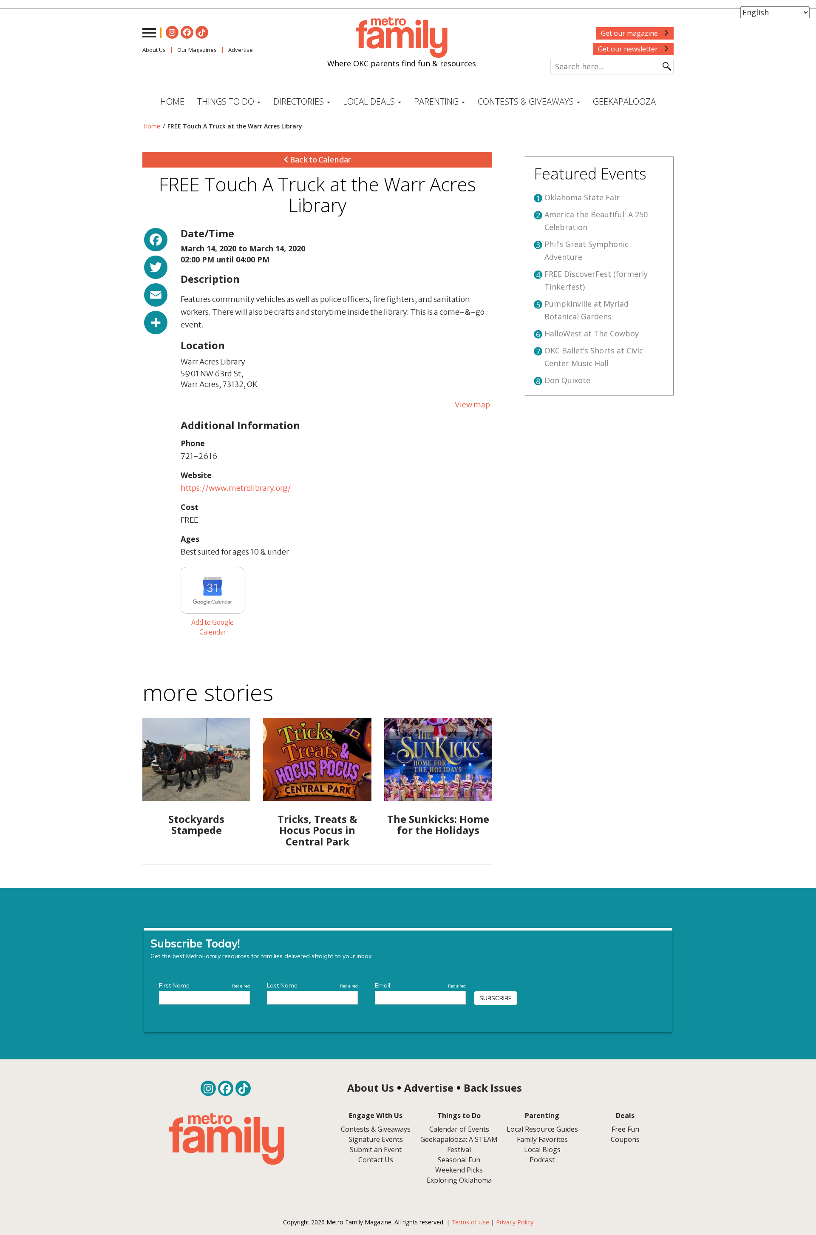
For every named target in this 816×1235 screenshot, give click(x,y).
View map (472, 405)
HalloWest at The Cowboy (591, 333)
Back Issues (493, 1088)
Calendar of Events (459, 1129)
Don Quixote (567, 380)
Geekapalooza (624, 101)
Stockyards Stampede (196, 824)
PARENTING (437, 101)
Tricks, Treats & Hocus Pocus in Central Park (317, 830)
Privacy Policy (514, 1222)
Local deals (370, 101)
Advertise (240, 50)
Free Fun (625, 1129)
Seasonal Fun (459, 1159)
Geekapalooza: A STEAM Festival (459, 1144)
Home (172, 101)
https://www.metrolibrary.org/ (236, 488)
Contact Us (375, 1159)
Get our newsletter (629, 49)
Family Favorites (542, 1139)
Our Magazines (197, 50)
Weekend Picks (459, 1170)
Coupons (625, 1139)
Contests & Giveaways (527, 101)
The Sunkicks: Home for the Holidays (438, 824)
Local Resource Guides (542, 1129)
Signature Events (375, 1139)
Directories (299, 101)
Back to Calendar (320, 160)
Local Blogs (542, 1149)
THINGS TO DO (226, 101)
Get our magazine (630, 33)
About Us (154, 50)
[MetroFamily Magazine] (401, 37)
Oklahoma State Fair (582, 197)
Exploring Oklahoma (459, 1180)
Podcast (542, 1159)
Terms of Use (470, 1222)
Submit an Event (376, 1149)
